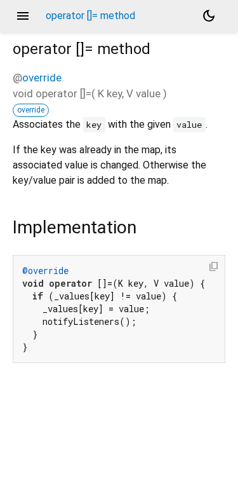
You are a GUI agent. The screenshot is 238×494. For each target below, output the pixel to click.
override (42, 77)
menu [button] (22, 16)
